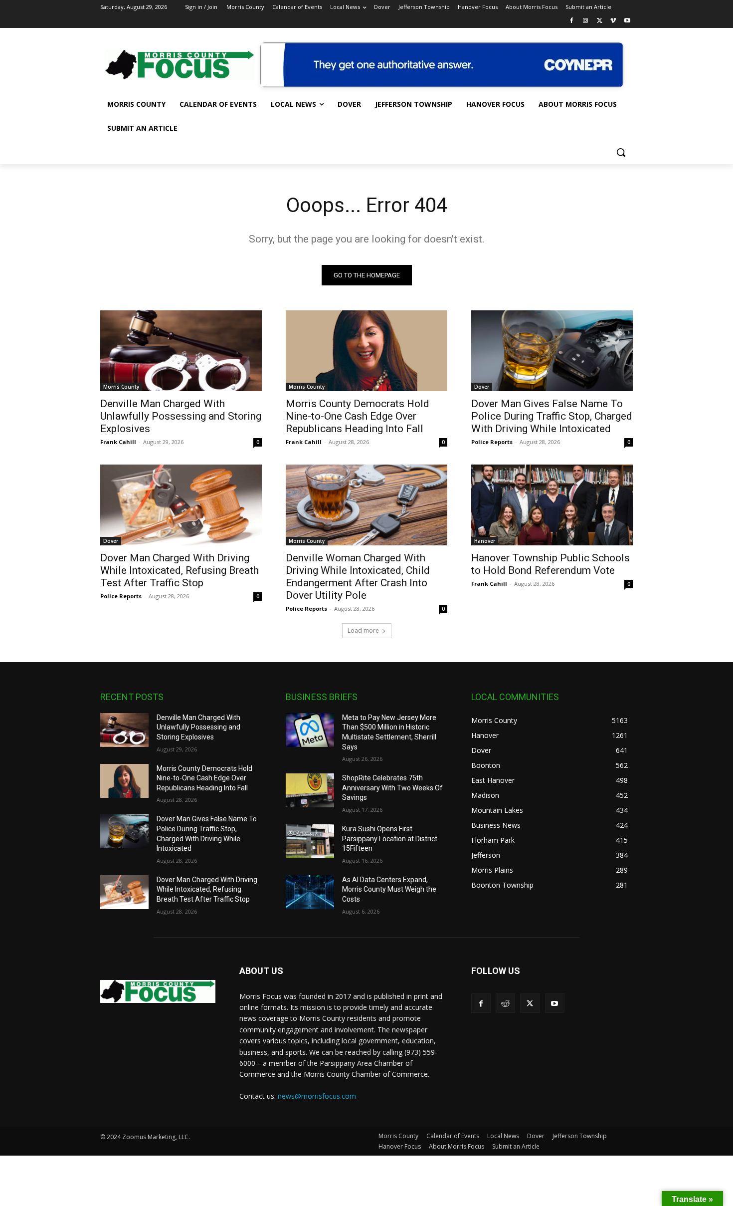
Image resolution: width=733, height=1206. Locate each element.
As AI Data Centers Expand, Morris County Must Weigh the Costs (389, 889)
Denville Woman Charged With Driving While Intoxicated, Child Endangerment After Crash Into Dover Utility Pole (358, 576)
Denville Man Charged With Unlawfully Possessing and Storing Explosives (180, 416)
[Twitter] (599, 21)
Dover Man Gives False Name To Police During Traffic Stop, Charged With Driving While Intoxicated (551, 416)
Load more (363, 630)
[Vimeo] (613, 21)
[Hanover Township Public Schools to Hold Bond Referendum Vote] (552, 505)
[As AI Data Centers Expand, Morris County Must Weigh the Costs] (310, 892)
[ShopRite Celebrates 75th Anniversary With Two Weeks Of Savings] (310, 790)
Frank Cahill (118, 442)
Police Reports (492, 442)
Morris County (121, 386)
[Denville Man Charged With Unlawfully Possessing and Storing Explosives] (181, 350)
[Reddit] (505, 1003)
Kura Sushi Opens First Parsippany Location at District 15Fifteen (389, 838)
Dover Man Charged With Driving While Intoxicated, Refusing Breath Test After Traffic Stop (179, 570)
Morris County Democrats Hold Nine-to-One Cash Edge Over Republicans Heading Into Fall (357, 416)
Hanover (484, 540)
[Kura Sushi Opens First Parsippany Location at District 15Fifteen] (310, 841)
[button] (621, 152)
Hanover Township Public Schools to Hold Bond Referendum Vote (550, 564)
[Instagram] (585, 21)
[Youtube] (627, 21)
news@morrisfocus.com (317, 1096)
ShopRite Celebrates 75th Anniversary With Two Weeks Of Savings (392, 787)
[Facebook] (571, 21)
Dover (481, 386)
